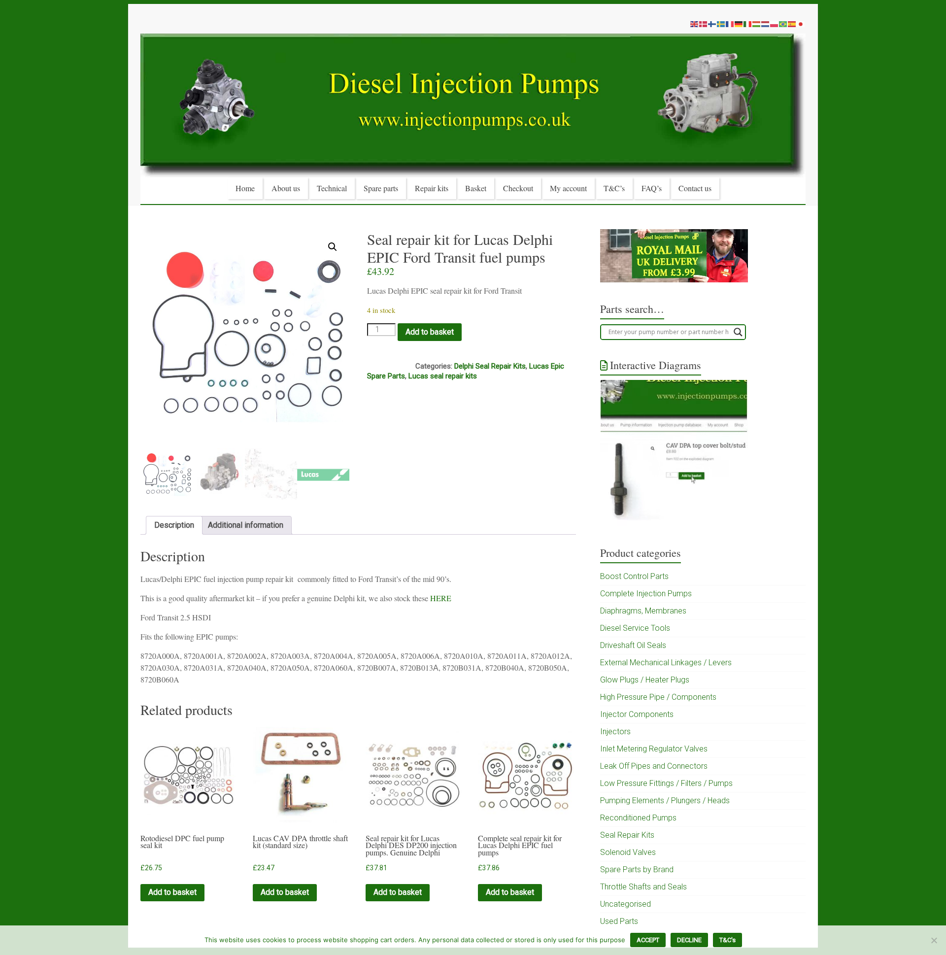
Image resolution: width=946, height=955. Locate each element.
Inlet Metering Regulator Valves (654, 748)
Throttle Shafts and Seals (643, 886)
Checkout (518, 188)
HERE (440, 598)
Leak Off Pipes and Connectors (654, 766)
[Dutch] (765, 24)
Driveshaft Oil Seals (633, 645)
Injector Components (637, 714)
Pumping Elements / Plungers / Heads (665, 800)
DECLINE (689, 940)
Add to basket (429, 332)
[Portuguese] (783, 24)
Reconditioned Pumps (638, 817)
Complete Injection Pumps (646, 593)
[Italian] (747, 24)
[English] (694, 24)
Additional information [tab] (245, 525)
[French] (730, 24)
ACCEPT (648, 940)
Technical (332, 188)
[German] (739, 24)
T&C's (727, 940)
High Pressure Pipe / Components (658, 697)
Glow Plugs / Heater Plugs (644, 679)
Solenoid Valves (628, 852)
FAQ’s (652, 188)
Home (245, 188)
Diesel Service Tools (635, 628)
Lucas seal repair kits (442, 376)
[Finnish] (712, 24)
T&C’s (614, 188)
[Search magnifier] (738, 332)
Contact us (694, 188)
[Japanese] (801, 24)
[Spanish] (792, 24)
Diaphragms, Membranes (643, 610)
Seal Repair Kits (627, 835)
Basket (475, 188)
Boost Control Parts (634, 576)
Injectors (615, 731)
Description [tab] (174, 525)
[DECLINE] (934, 940)
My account (568, 188)
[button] (332, 247)
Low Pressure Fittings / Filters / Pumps (666, 783)
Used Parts (619, 921)
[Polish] (774, 24)
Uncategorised (625, 904)
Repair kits (431, 188)
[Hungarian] (756, 24)
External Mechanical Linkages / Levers (666, 662)
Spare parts (381, 188)
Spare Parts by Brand (637, 869)
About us (285, 188)
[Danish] (703, 24)
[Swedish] (721, 24)
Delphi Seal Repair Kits (490, 366)
